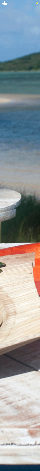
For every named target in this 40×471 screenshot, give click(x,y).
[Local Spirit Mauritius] (4, 3)
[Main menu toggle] (37, 3)
